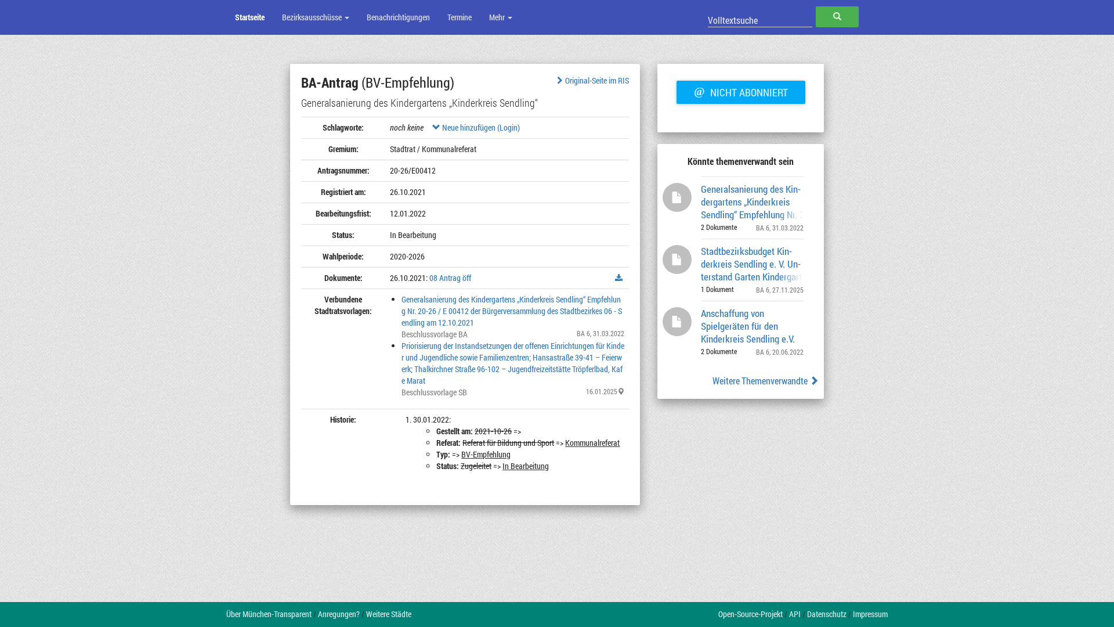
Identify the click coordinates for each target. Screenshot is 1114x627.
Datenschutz (827, 613)
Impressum (870, 613)
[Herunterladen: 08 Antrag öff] (619, 278)
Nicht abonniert (741, 91)
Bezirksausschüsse (312, 17)
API (795, 613)
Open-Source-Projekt (750, 613)
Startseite (250, 17)
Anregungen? (339, 613)
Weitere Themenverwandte (760, 380)
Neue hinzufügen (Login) (480, 127)
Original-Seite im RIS (597, 80)
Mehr (498, 17)
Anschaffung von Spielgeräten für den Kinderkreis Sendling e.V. (748, 325)
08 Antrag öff (450, 277)
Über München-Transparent (269, 613)
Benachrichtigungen (398, 17)
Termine (459, 17)
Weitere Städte (388, 613)
